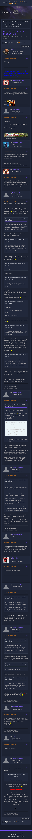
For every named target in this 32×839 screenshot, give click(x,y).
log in (10, 4)
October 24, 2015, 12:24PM (10, 151)
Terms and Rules (15, 833)
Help (9, 833)
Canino (14, 50)
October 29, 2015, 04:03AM (10, 635)
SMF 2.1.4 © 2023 (12, 836)
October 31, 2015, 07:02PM (10, 744)
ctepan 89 (15, 169)
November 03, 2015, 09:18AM (10, 767)
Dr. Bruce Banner (18, 193)
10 (24, 42)
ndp (13, 736)
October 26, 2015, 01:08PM (10, 400)
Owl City (15, 558)
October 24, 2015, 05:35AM (10, 117)
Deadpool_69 (16, 393)
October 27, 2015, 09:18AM (10, 566)
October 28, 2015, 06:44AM (10, 592)
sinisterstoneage (18, 81)
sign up (16, 4)
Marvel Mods (8, 12)
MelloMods (16, 109)
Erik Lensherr (17, 143)
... (23, 42)
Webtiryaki (18, 834)
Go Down (5, 42)
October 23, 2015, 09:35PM (10, 88)
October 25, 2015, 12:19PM (10, 201)
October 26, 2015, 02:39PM (10, 475)
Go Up (4, 821)
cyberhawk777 (17, 585)
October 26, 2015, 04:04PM (10, 542)
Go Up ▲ (22, 833)
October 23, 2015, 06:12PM (10, 58)
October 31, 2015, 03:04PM (10, 714)
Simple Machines (20, 836)
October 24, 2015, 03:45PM (10, 177)
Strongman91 (17, 535)
